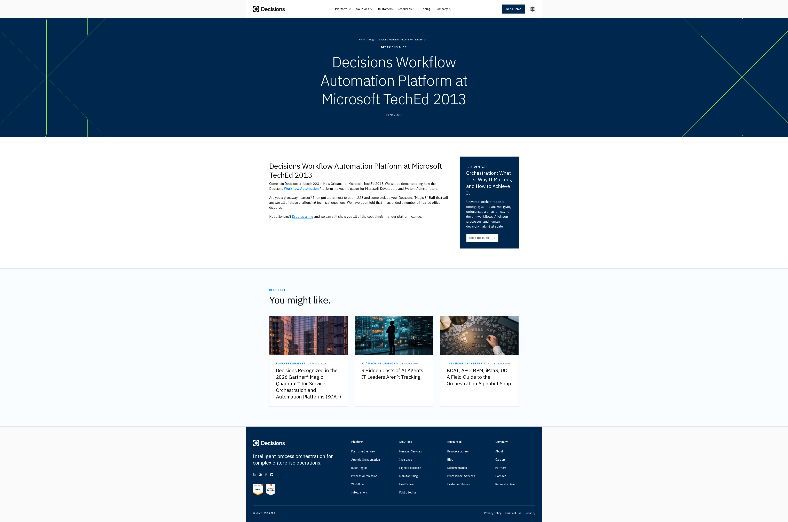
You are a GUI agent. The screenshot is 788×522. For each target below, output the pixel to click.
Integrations (359, 492)
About (499, 451)
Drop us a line (302, 216)
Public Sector (407, 492)
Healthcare (406, 484)
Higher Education (410, 468)
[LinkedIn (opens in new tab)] (254, 474)
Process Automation (364, 476)
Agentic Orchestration (365, 459)
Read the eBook (479, 238)
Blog (371, 39)
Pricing (426, 9)
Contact (500, 476)
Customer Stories (458, 484)
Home (362, 39)
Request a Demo (505, 484)
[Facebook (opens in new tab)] (266, 474)
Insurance (405, 459)
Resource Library (458, 451)
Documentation (457, 468)
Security (530, 513)
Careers (500, 459)
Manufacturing (408, 476)
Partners (500, 468)
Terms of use (513, 513)
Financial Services (410, 451)
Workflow (357, 484)
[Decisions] (269, 9)
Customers (385, 9)
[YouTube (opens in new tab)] (260, 474)
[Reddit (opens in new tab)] (271, 474)
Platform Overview (363, 451)
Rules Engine (359, 468)
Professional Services (461, 476)
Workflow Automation (301, 189)
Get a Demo (513, 9)
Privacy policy (493, 513)
